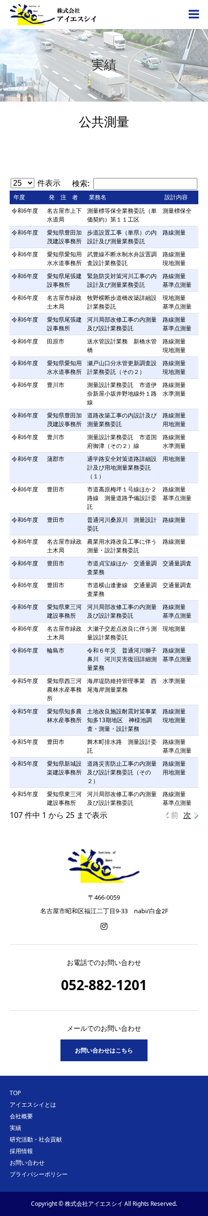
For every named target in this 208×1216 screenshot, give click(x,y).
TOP (15, 1093)
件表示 (47, 183)
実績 (15, 1128)
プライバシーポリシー (39, 1174)
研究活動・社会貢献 (36, 1139)
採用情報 (21, 1151)
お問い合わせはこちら (104, 1050)
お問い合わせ (27, 1162)
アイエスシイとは (33, 1104)
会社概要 (21, 1116)
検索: (80, 183)
